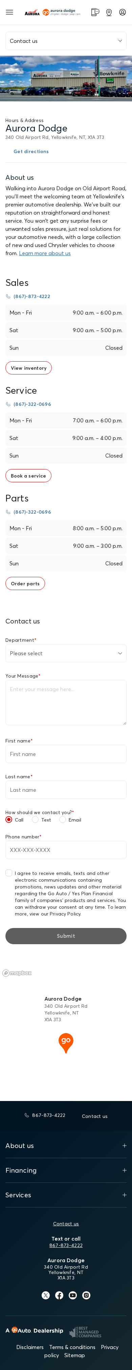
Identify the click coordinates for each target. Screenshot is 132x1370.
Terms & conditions (72, 1347)
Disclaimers (30, 1347)
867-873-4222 (66, 1245)
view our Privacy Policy (54, 914)
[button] (66, 1042)
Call (19, 820)
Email (75, 820)
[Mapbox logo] (17, 973)
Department (21, 640)
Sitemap (74, 1355)
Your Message (23, 676)
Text (46, 820)
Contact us (66, 1224)
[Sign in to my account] (122, 12)
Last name (19, 776)
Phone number (23, 836)
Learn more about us (45, 253)
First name (19, 740)
